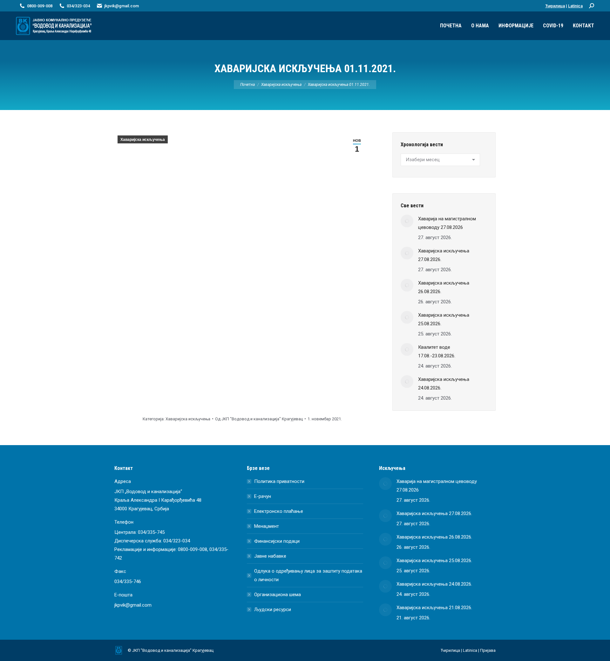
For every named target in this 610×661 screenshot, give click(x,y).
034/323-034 (176, 541)
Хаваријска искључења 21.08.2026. (434, 607)
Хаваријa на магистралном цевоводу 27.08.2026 (447, 223)
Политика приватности (279, 481)
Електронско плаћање (278, 511)
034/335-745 (151, 532)
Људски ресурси (272, 609)
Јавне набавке (270, 556)
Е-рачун (262, 496)
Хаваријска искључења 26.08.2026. (443, 287)
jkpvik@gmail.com (121, 5)
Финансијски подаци (277, 541)
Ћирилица (555, 5)
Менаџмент (266, 526)
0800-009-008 (192, 549)
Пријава (488, 650)
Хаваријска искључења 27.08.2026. (443, 255)
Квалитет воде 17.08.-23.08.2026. (436, 351)
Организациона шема (277, 594)
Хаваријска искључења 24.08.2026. (443, 383)
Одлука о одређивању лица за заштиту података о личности (308, 575)
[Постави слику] (407, 221)
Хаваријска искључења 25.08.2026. (443, 319)
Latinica (575, 5)
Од (259, 419)
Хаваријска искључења (142, 139)
